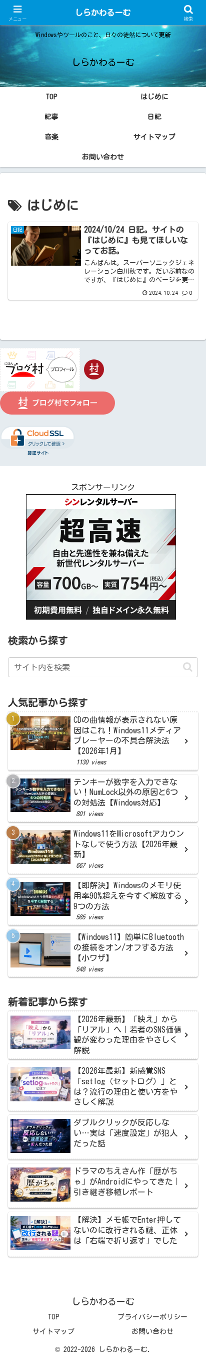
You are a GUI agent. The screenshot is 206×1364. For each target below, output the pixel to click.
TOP (54, 1316)
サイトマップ (53, 1331)
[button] (187, 667)
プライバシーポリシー (153, 1316)
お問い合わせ (153, 1331)
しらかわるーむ (103, 13)
